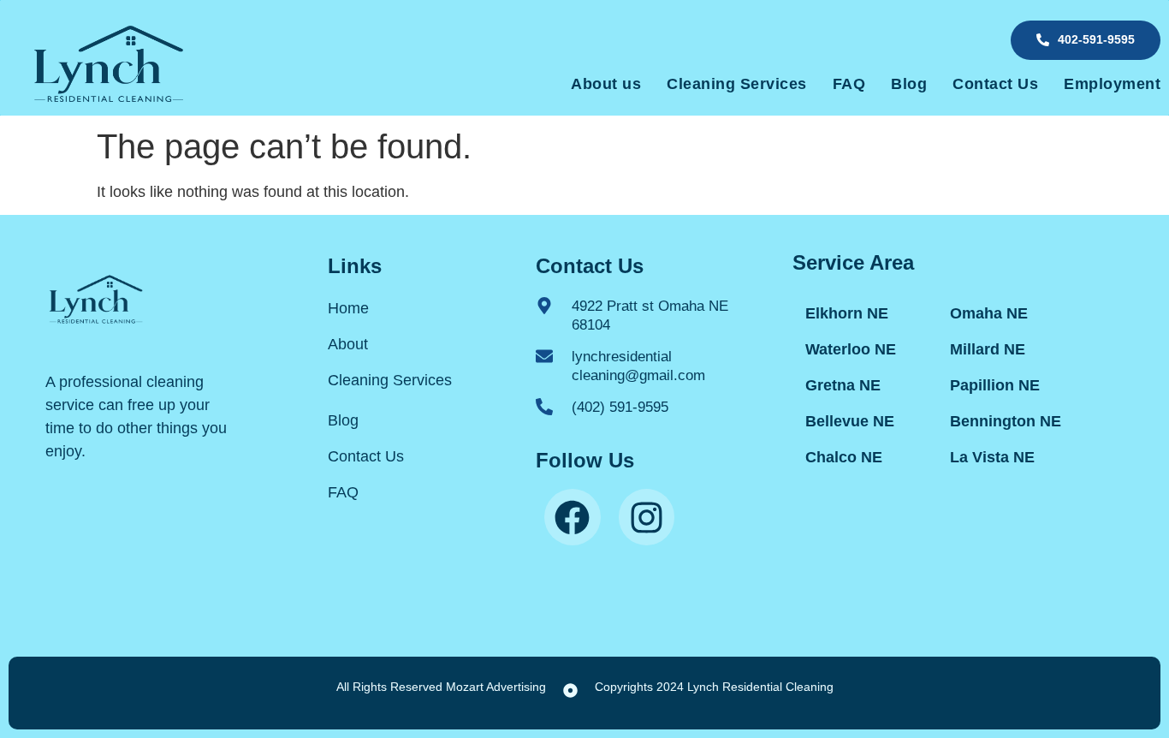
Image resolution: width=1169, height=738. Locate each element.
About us (606, 83)
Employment (1112, 83)
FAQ (849, 83)
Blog (909, 83)
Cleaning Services (737, 83)
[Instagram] (647, 517)
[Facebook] (572, 517)
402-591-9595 (1096, 39)
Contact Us (995, 83)
